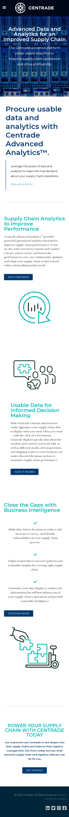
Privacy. (62, 798)
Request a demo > (22, 184)
